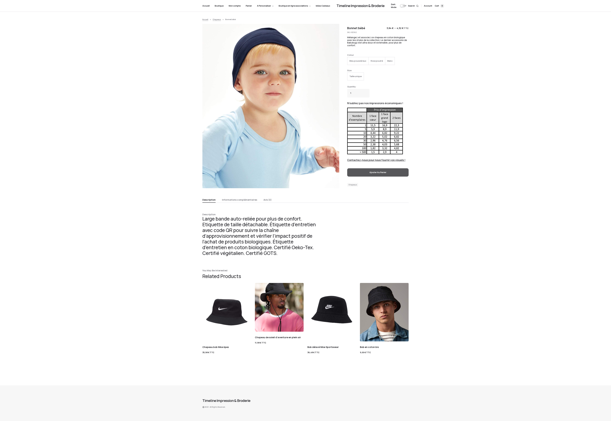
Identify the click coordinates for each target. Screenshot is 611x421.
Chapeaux (217, 19)
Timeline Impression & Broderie (361, 5)
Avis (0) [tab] (267, 199)
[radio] (358, 61)
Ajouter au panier (377, 172)
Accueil (205, 19)
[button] (398, 6)
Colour (350, 55)
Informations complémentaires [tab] (239, 199)
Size (349, 70)
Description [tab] (209, 199)
